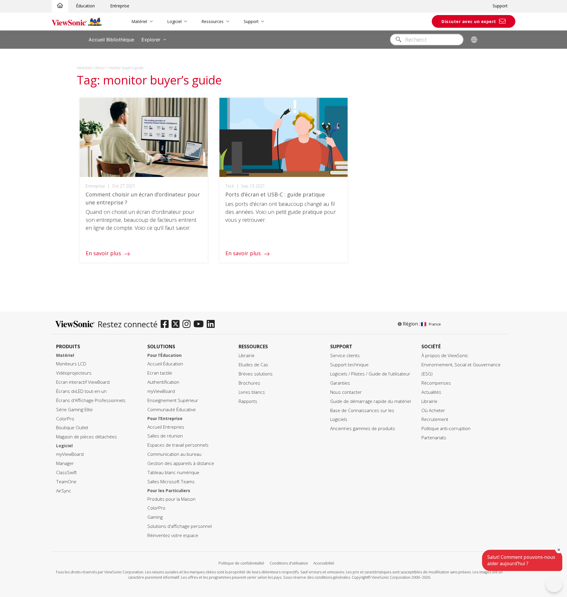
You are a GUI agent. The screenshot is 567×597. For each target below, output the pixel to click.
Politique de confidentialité (241, 563)
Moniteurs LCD (71, 364)
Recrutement (434, 419)
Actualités (431, 392)
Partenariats (433, 438)
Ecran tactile (159, 373)
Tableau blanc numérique (173, 472)
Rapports (248, 401)
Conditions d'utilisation (289, 563)
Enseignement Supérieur (172, 400)
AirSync (63, 491)
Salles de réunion (165, 436)
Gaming (155, 517)
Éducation (85, 6)
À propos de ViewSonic (444, 355)
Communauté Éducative (171, 409)
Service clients (345, 355)
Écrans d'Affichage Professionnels (91, 400)
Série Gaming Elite (74, 409)
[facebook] (166, 324)
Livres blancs (252, 392)
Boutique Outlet (72, 427)
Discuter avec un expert (468, 21)
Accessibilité (323, 563)
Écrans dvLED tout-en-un (81, 391)
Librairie (247, 355)
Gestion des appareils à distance (180, 463)
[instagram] (188, 324)
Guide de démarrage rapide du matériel (370, 401)
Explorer (150, 40)
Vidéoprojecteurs (74, 373)
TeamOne (66, 482)
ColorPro (65, 419)
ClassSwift (66, 472)
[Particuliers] (60, 6)
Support (500, 6)
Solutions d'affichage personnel (179, 526)
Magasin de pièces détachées (86, 437)
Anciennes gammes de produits (362, 428)
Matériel (139, 21)
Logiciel (174, 21)
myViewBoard (70, 454)
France (435, 324)
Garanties (340, 383)
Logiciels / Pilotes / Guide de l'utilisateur (370, 374)
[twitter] (177, 324)
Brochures (249, 383)
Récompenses (436, 383)
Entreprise (119, 6)
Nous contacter (346, 392)
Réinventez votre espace (172, 535)
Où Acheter (433, 410)
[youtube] (200, 324)
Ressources (212, 21)
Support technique (349, 365)
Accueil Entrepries (165, 427)
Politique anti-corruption (445, 428)
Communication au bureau (174, 454)
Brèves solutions (256, 374)
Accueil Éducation (165, 364)
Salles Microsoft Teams (171, 482)
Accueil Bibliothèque (111, 40)
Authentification (163, 382)
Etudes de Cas (253, 365)
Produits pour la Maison (171, 499)
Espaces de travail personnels (177, 445)
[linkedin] (212, 324)
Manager (65, 463)
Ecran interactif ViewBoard (83, 382)
